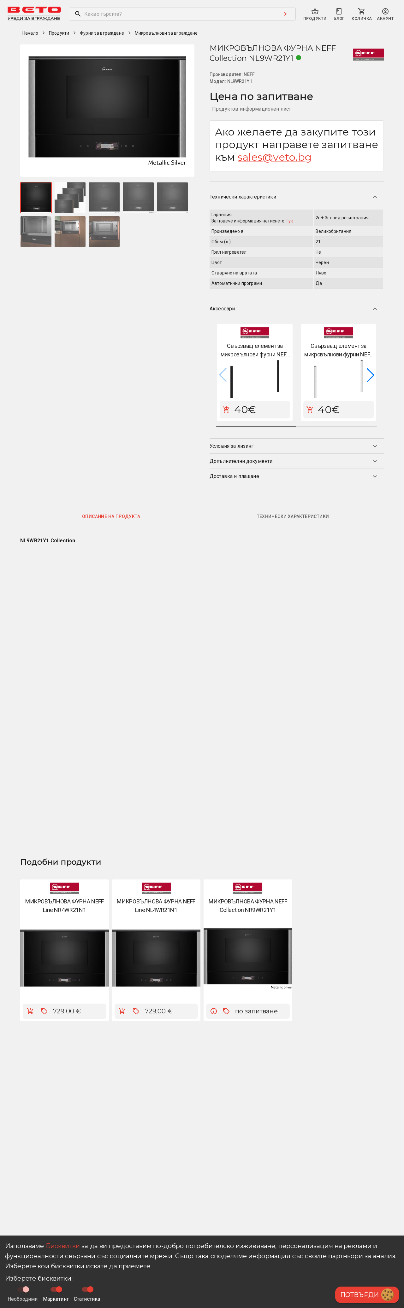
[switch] (59, 1289)
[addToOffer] (44, 1011)
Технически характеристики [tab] (293, 516)
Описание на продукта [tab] (111, 516)
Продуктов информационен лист (251, 109)
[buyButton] (30, 1011)
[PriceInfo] (213, 1011)
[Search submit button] (285, 14)
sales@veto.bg (275, 157)
